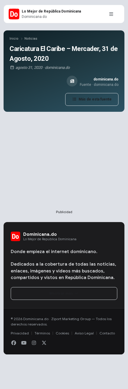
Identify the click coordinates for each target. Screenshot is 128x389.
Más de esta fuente (95, 99)
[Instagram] (34, 343)
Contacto (107, 333)
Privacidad (20, 333)
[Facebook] (14, 343)
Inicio (14, 39)
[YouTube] (24, 343)
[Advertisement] (64, 170)
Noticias (30, 39)
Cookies (62, 333)
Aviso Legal (84, 333)
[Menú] (111, 14)
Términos (42, 333)
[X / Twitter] (44, 343)
